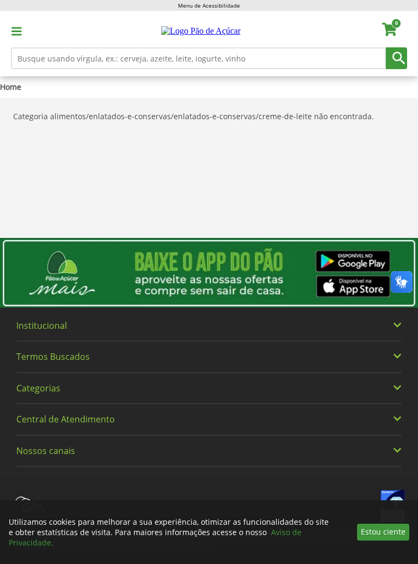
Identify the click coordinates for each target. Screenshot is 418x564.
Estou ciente (383, 531)
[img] (209, 273)
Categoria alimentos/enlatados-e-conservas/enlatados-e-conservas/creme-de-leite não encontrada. (193, 116)
